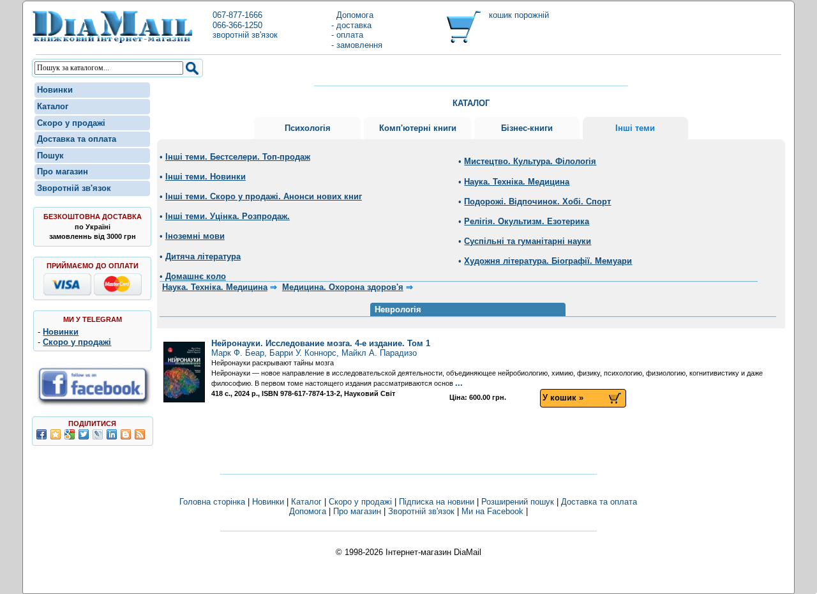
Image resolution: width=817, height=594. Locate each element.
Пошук (50, 155)
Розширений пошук (517, 501)
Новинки (55, 90)
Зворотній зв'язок (74, 188)
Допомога (352, 15)
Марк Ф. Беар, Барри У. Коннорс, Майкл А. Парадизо (320, 348)
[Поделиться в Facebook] (41, 434)
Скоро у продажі (71, 123)
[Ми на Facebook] (92, 404)
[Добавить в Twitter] (84, 434)
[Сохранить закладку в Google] (69, 434)
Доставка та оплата (76, 139)
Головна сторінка (212, 501)
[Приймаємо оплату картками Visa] (67, 293)
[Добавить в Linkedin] (112, 434)
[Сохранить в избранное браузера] (55, 434)
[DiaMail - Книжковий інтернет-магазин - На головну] (112, 40)
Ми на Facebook (492, 511)
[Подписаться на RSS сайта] (140, 434)
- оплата (347, 35)
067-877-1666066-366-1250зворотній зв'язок (245, 25)
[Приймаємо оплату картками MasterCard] (118, 293)
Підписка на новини (438, 501)
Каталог (52, 106)
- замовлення (356, 45)
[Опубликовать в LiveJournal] (98, 434)
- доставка (351, 25)
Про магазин (62, 171)
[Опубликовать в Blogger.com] (126, 434)
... (459, 383)
